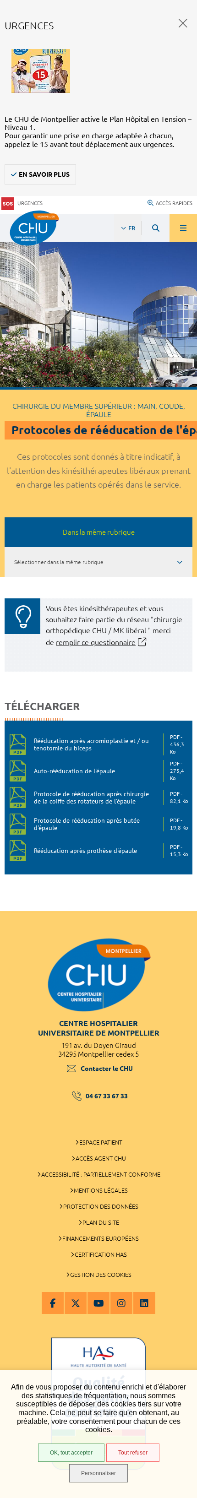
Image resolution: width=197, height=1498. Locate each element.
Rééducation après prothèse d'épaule (111, 850)
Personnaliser (98, 1473)
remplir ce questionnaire (96, 642)
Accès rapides (174, 203)
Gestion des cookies (100, 1274)
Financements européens (100, 1238)
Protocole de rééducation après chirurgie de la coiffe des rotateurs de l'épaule (111, 797)
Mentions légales (101, 1190)
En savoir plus (44, 174)
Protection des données (100, 1206)
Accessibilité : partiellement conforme (100, 1174)
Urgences (30, 203)
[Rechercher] (156, 228)
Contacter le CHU (107, 1068)
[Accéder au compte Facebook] (53, 1303)
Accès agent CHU (101, 1158)
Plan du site (100, 1222)
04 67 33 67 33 (107, 1096)
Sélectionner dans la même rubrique (59, 562)
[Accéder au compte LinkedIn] (144, 1303)
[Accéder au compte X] (76, 1303)
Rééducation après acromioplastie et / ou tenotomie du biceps (109, 744)
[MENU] (183, 228)
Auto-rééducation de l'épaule (109, 771)
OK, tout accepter (71, 1452)
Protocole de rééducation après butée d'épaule (111, 824)
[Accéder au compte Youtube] (98, 1303)
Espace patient (100, 1142)
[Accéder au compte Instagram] (121, 1303)
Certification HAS (101, 1254)
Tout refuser (133, 1452)
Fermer (183, 23)
